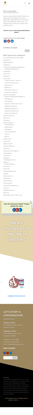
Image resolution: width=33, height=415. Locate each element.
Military (5, 162)
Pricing (5, 173)
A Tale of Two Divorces (10, 83)
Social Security (6, 183)
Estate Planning (7, 12)
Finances (5, 141)
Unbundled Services (8, 190)
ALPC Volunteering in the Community (12, 57)
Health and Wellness (8, 146)
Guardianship (7, 127)
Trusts (6, 134)
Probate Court (15, 12)
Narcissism (6, 166)
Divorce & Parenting (8, 94)
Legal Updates (6, 153)
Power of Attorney (9, 131)
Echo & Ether (21, 400)
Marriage (5, 158)
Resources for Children (10, 92)
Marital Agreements (9, 160)
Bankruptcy (6, 60)
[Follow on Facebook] (4, 353)
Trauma (5, 188)
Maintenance (7, 85)
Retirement (6, 178)
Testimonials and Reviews (9, 185)
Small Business (7, 180)
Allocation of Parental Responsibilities (13, 96)
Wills (5, 136)
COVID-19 (5, 74)
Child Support (7, 99)
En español (6, 120)
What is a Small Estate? (9, 11)
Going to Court (7, 143)
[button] (32, 282)
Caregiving (5, 64)
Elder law (5, 118)
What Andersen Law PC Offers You (12, 195)
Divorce (5, 78)
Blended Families (7, 62)
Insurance (5, 148)
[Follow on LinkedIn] (10, 353)
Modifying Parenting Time (10, 111)
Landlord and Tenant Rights (10, 151)
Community (6, 71)
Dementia (5, 76)
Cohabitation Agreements (10, 69)
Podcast (5, 169)
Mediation (6, 87)
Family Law (6, 139)
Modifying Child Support (10, 108)
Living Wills (7, 129)
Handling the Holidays (9, 106)
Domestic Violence (8, 115)
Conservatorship (8, 124)
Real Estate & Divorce (9, 90)
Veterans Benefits (8, 164)
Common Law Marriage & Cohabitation (13, 67)
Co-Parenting (7, 101)
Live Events (6, 155)
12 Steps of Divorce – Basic (11, 80)
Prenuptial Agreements (9, 171)
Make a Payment (9, 348)
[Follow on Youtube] (7, 353)
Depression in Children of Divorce (12, 103)
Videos (5, 192)
